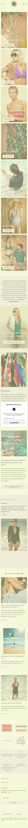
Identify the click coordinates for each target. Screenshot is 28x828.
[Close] (25, 403)
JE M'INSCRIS (14, 422)
